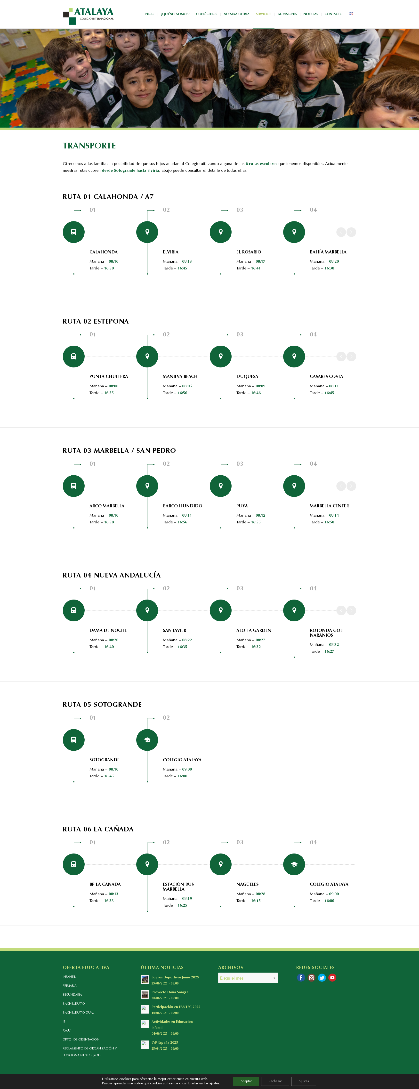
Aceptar (246, 1081)
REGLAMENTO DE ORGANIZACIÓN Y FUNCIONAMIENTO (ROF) (90, 1052)
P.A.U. (67, 1030)
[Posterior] (351, 232)
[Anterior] (341, 232)
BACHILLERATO (74, 1003)
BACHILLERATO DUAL (78, 1012)
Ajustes (303, 1081)
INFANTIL (69, 976)
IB (64, 1021)
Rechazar (275, 1081)
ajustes (214, 1083)
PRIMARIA (70, 985)
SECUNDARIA (72, 994)
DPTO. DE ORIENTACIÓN (81, 1039)
